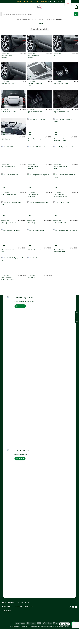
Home (18, 20)
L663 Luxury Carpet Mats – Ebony (61, 112)
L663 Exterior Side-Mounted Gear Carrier (60, 195)
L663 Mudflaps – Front (8, 83)
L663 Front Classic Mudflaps (33, 56)
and (26, 1)
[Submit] (76, 14)
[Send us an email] (73, 607)
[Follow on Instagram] (70, 607)
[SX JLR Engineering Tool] (39, 7)
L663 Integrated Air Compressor (33, 195)
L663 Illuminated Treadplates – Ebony (59, 139)
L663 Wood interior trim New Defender (8, 223)
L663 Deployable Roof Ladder (60, 167)
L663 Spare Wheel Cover (8, 111)
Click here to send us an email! (24, 301)
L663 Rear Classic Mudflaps (6, 56)
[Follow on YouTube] (76, 607)
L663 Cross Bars (6, 139)
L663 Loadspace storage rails (34, 139)
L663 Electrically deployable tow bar (59, 250)
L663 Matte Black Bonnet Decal (34, 84)
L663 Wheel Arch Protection (32, 167)
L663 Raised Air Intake (8, 166)
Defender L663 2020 (42, 20)
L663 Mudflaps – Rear (59, 56)
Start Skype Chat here (21, 454)
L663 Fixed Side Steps (59, 222)
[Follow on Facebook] (67, 607)
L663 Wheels (31, 277)
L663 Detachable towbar (34, 250)
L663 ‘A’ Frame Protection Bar (31, 223)
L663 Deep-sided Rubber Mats (34, 112)
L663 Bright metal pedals (60, 83)
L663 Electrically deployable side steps (7, 278)
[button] (2, 7)
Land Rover (28, 20)
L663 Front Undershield (8, 194)
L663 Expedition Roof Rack (7, 250)
